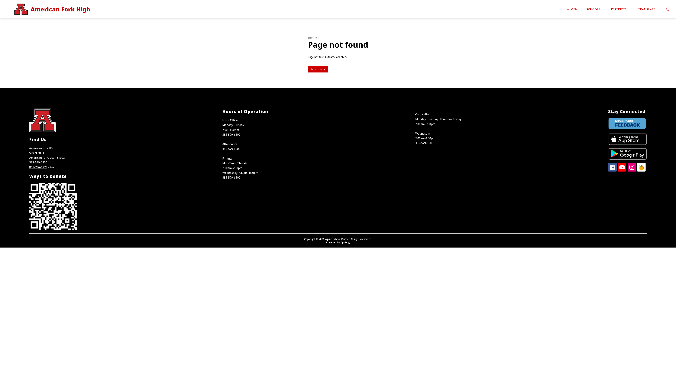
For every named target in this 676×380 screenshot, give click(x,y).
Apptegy (345, 242)
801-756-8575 (38, 167)
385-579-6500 (38, 162)
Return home (318, 69)
